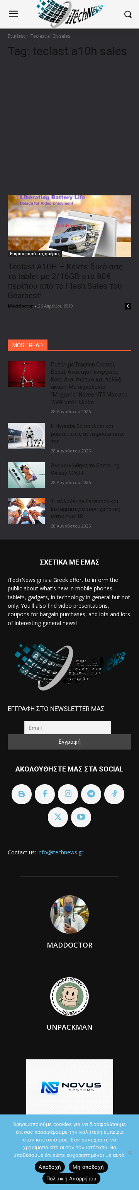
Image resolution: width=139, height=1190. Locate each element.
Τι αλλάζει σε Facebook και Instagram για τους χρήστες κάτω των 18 (85, 508)
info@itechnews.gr (60, 852)
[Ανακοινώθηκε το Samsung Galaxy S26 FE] (26, 475)
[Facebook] (45, 794)
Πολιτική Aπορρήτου (71, 1178)
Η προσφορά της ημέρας (34, 253)
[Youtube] (81, 817)
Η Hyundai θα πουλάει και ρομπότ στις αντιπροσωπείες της (88, 433)
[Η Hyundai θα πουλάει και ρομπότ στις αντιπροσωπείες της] (26, 436)
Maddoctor (20, 306)
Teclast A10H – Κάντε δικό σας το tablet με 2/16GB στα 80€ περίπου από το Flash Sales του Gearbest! (65, 281)
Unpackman (69, 1027)
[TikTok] (114, 794)
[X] (58, 817)
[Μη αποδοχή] (129, 1152)
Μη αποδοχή (88, 1167)
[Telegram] (91, 794)
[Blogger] (22, 794)
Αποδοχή (50, 1167)
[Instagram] (68, 794)
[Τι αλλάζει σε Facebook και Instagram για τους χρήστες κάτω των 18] (26, 511)
